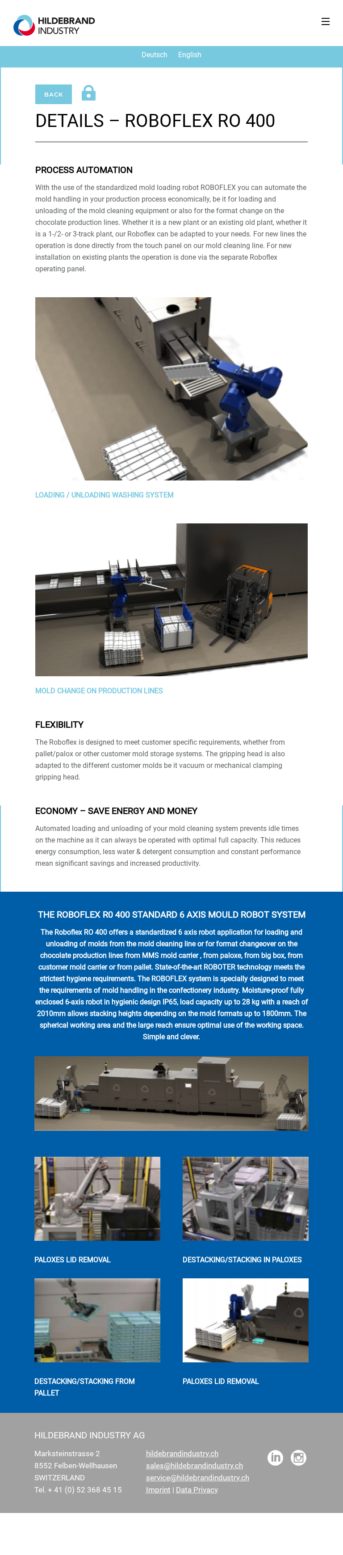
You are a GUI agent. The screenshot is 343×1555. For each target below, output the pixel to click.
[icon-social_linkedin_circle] (275, 1458)
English (189, 55)
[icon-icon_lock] (91, 93)
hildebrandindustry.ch (182, 1453)
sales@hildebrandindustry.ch (194, 1465)
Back (53, 94)
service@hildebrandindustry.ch (197, 1477)
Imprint (158, 1489)
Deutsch (154, 55)
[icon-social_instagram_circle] (298, 1458)
